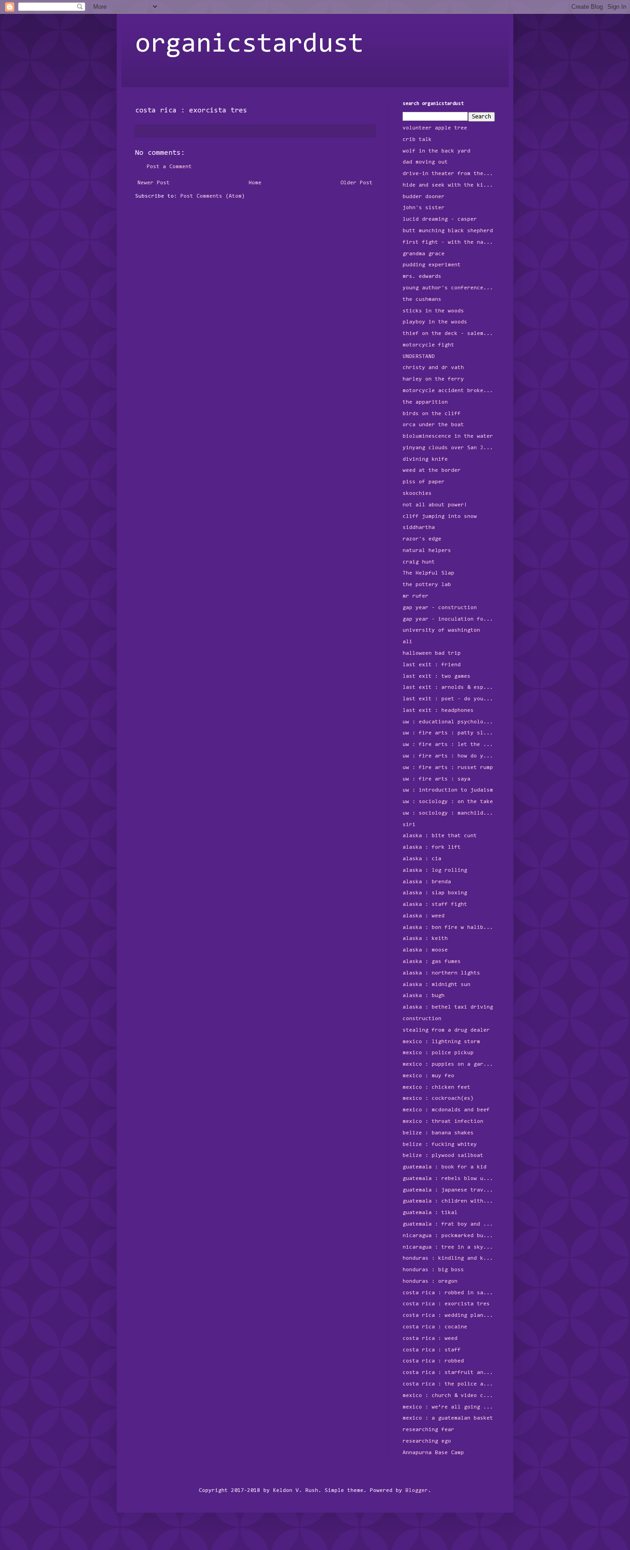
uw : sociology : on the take (448, 801)
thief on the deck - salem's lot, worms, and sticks (449, 333)
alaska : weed (424, 916)
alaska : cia (422, 859)
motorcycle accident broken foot (449, 390)
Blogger (416, 1490)
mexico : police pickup (438, 1053)
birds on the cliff (432, 414)
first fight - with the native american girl (449, 242)
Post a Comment (169, 167)
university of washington (441, 630)
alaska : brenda (427, 882)
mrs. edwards (422, 276)
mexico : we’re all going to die (449, 1407)
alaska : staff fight (435, 904)
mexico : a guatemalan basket (448, 1418)
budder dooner (424, 197)
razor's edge (422, 539)
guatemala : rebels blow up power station (449, 1178)
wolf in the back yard (436, 151)
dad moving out (425, 162)
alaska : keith (425, 938)
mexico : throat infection (443, 1121)
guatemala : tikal (430, 1212)
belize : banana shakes (438, 1133)
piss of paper (424, 482)
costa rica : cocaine (435, 1327)
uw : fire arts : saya (436, 779)
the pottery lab (427, 584)
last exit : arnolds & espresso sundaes (449, 687)
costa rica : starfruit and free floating (449, 1372)
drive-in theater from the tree (449, 173)
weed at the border (432, 470)
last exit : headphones (438, 710)
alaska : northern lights (441, 973)
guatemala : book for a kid (445, 1167)
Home (255, 183)
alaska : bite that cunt (440, 836)
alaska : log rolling (435, 870)
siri (409, 825)
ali (407, 642)
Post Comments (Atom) (212, 196)
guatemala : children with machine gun (449, 1201)
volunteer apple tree (435, 128)
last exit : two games (436, 676)
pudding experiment (432, 265)
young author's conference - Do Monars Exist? (449, 288)
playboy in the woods (435, 322)
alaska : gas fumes (432, 961)
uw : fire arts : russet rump (448, 767)
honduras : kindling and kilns (449, 1258)
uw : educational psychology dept (449, 722)
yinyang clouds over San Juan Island (449, 448)
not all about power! (435, 505)
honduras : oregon (430, 1281)
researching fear (428, 1430)
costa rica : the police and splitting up (449, 1384)
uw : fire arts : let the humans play (449, 744)
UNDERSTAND (419, 356)
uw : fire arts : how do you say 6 (449, 756)
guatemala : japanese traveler (449, 1190)
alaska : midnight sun (436, 984)
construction (422, 1019)
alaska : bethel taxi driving (448, 1007)
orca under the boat (433, 425)
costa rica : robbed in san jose (449, 1293)
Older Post (356, 183)
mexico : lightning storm (441, 1042)
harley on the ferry (433, 379)
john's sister (424, 208)
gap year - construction (440, 608)
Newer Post (153, 183)
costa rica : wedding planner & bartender (449, 1315)
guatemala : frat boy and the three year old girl (449, 1224)
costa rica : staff (432, 1350)
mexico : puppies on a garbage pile (449, 1064)
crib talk (417, 139)
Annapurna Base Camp (433, 1453)
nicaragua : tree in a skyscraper (449, 1247)
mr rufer (415, 596)
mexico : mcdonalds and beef (446, 1110)
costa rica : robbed (433, 1361)
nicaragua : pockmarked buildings (449, 1236)
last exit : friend (432, 665)
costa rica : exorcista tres (446, 1304)
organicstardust (249, 45)
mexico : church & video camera (449, 1395)
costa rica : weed (430, 1338)
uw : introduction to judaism (448, 790)
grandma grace (424, 254)
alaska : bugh (424, 995)
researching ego (427, 1441)
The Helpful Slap (428, 573)
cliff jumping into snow (440, 516)
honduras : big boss (433, 1270)
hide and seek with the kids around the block (449, 185)
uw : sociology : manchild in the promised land (449, 813)
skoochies (417, 493)
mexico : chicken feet (436, 1087)
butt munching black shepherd (448, 231)
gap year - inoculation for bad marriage (449, 619)
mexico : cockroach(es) (438, 1098)
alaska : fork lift (432, 847)
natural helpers (427, 550)
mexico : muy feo (428, 1076)
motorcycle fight (428, 345)
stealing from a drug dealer (446, 1030)
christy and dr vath (433, 367)
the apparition (425, 402)
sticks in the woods (433, 311)
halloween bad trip (432, 653)
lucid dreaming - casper (440, 219)
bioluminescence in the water (448, 436)
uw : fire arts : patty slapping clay (449, 733)
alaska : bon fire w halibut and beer (449, 927)
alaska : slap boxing (435, 893)
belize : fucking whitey (440, 1144)
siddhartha (419, 527)
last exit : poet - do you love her (449, 699)
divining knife (425, 459)
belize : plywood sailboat (443, 1155)
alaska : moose (425, 950)
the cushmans (422, 299)
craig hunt (419, 562)
